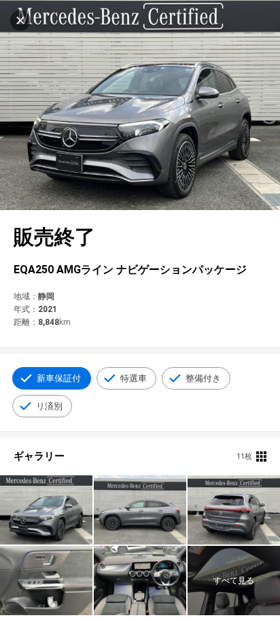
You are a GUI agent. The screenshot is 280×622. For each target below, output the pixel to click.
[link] (46, 510)
